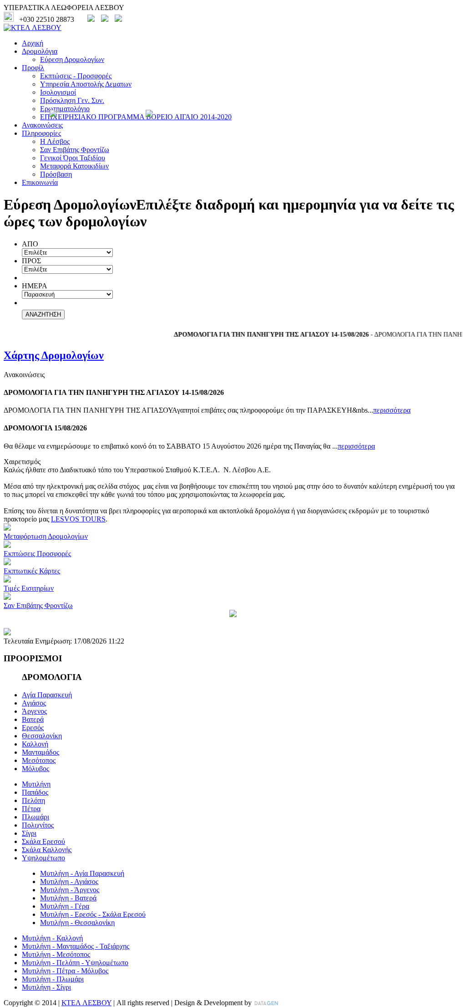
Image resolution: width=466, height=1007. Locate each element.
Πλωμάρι (35, 817)
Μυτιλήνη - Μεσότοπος (56, 954)
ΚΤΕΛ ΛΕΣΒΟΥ (86, 1003)
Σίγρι (29, 833)
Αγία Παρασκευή (47, 695)
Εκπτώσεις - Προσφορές (75, 76)
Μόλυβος (35, 768)
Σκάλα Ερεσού (43, 841)
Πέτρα (31, 809)
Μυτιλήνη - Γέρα (64, 906)
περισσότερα (391, 410)
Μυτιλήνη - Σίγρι (46, 987)
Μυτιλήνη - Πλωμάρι (53, 979)
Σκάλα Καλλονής (46, 850)
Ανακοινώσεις (42, 125)
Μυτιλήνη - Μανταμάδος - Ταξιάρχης (75, 946)
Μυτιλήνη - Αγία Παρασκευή (82, 873)
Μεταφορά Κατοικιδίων (74, 166)
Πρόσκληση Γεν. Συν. (72, 100)
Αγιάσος (34, 703)
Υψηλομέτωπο (43, 858)
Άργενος (34, 711)
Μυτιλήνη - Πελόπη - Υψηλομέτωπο (75, 962)
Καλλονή (35, 744)
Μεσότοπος (39, 760)
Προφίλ (33, 68)
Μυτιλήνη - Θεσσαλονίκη (77, 922)
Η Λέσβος (55, 141)
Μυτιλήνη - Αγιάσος (69, 881)
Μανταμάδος (40, 752)
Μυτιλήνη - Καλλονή (52, 938)
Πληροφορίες (41, 133)
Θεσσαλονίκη (42, 736)
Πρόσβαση (56, 174)
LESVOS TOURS (78, 519)
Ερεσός (33, 727)
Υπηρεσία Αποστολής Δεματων (86, 84)
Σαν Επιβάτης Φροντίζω (74, 149)
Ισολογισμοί (58, 92)
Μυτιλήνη (36, 784)
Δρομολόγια (39, 51)
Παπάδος (35, 792)
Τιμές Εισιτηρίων (29, 588)
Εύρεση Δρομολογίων (72, 59)
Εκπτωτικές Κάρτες (32, 571)
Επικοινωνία (40, 182)
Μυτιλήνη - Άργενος (69, 890)
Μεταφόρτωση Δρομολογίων (46, 536)
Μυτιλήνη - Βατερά (68, 898)
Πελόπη (33, 800)
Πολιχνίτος (38, 825)
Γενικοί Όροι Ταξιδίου (72, 158)
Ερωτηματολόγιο (65, 108)
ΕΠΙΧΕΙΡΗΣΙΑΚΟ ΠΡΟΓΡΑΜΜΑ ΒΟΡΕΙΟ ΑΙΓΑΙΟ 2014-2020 (136, 117)
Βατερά (33, 719)
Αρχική (32, 43)
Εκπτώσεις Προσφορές (37, 553)
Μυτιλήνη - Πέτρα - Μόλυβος (65, 971)
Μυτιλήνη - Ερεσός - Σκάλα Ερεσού (93, 914)
